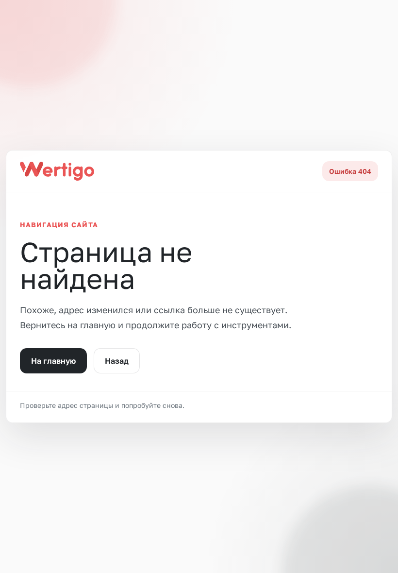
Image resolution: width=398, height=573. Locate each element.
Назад (117, 361)
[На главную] (57, 171)
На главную (53, 361)
